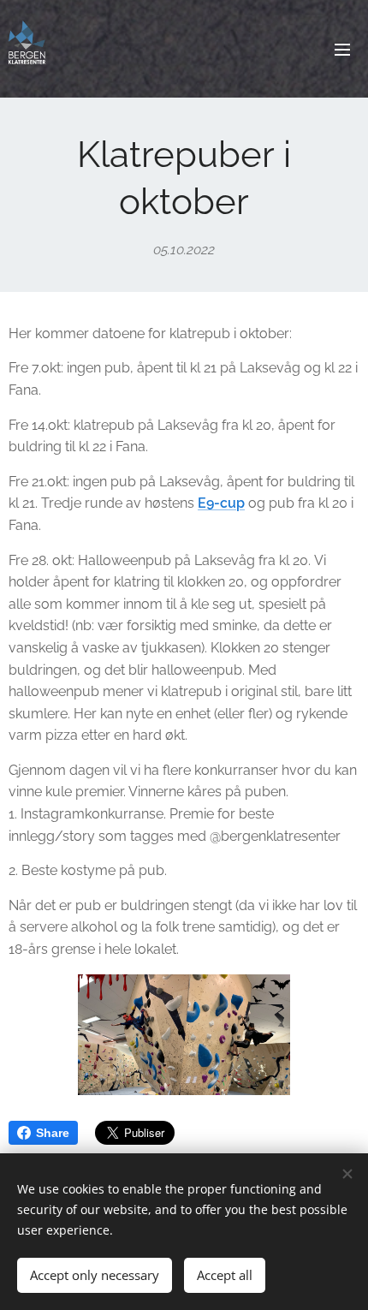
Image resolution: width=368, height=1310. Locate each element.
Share (52, 1133)
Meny (342, 49)
